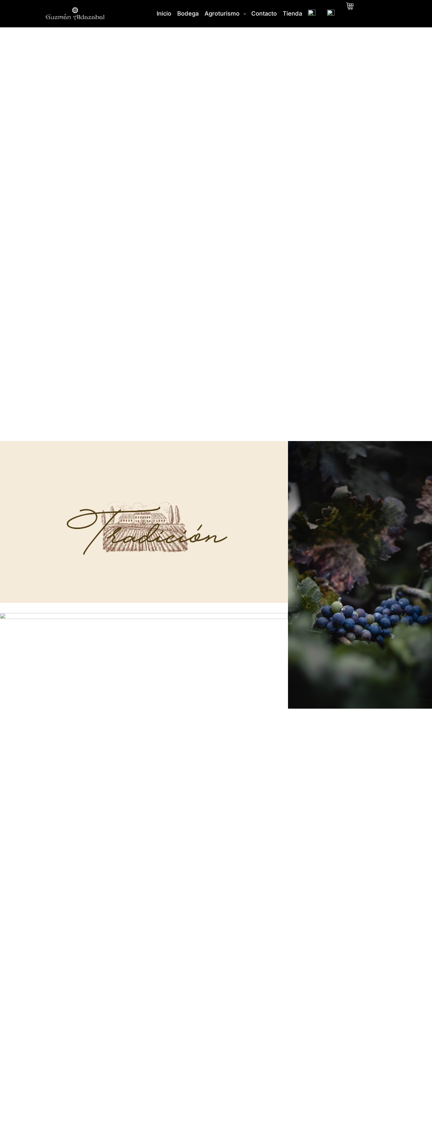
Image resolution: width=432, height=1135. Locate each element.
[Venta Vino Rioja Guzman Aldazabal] (75, 13)
